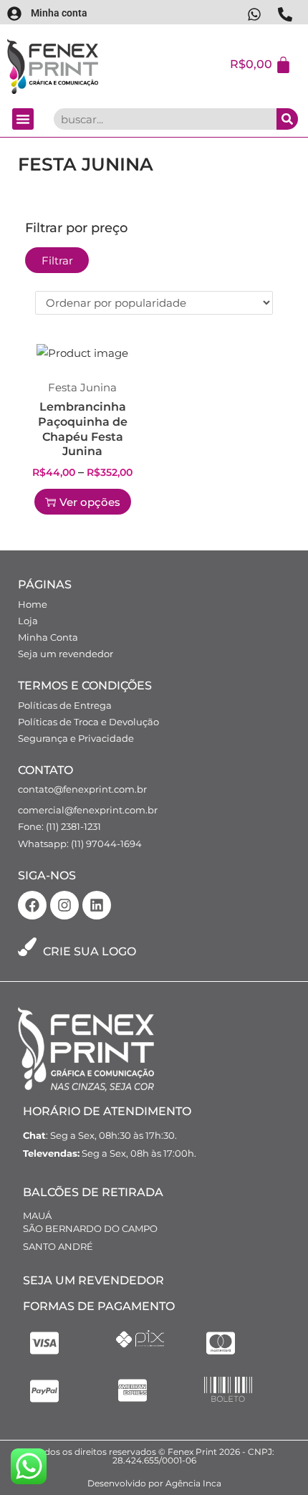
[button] (23, 119)
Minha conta (59, 13)
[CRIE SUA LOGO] (27, 946)
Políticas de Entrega (65, 705)
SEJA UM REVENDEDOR (93, 1280)
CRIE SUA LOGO (89, 951)
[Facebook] (32, 905)
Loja (28, 620)
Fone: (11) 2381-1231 (59, 826)
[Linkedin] (96, 905)
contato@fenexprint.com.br (82, 789)
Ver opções (89, 502)
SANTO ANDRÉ (58, 1246)
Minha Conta (48, 637)
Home (32, 604)
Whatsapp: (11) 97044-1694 (80, 843)
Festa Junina (82, 387)
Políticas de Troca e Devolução (88, 721)
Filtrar (57, 260)
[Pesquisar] (287, 119)
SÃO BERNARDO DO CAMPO (90, 1228)
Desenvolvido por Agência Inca (154, 1483)
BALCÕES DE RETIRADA (93, 1192)
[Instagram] (64, 905)
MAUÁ (37, 1215)
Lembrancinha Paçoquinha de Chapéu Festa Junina (82, 429)
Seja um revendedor (65, 653)
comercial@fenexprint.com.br (88, 810)
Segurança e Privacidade (76, 738)
